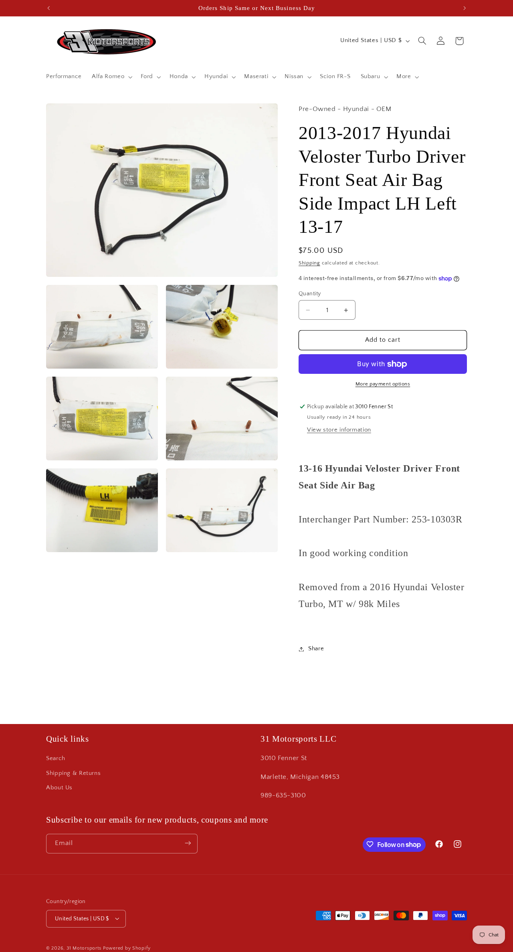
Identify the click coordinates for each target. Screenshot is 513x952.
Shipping (309, 263)
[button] (111, 77)
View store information (339, 430)
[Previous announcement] (48, 8)
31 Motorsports (84, 947)
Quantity (310, 293)
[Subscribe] (188, 843)
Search (55, 759)
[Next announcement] (464, 8)
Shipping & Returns (73, 773)
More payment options (382, 384)
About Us (59, 788)
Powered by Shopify (127, 947)
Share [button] (316, 648)
